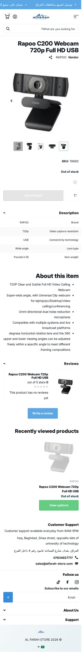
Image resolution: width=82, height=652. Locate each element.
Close (39, 612)
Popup (72, 179)
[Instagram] (73, 584)
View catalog (73, 16)
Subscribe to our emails (58, 590)
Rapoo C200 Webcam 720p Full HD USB (55, 486)
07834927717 (60, 560)
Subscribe (8, 599)
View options (55, 502)
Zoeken (8, 28)
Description (65, 210)
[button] (74, 188)
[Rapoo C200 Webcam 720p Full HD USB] (55, 453)
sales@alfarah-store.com (51, 566)
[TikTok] (55, 584)
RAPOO (58, 57)
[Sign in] (15, 17)
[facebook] (64, 584)
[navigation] (61, 143)
